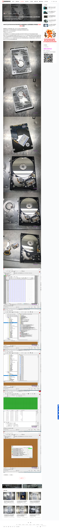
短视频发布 (41, 1)
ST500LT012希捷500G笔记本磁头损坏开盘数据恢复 (22, 515)
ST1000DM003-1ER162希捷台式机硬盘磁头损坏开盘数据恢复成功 (9, 515)
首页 (13, 1)
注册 (56, 1)
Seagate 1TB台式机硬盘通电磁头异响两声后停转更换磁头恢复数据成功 (35, 502)
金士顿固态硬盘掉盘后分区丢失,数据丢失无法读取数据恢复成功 (52, 16)
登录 (53, 1)
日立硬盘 (11, 474)
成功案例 (22, 1)
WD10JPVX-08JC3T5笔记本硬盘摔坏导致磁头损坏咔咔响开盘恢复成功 (9, 502)
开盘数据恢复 (6, 474)
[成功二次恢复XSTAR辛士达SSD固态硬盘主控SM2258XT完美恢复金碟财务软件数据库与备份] (46, 11)
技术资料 (27, 1)
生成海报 (18, 526)
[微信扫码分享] (10, 526)
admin (6, 13)
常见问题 (36, 1)
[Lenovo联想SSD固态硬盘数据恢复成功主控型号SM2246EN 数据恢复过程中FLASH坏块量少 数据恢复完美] (46, 24)
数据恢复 (18, 1)
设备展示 (32, 1)
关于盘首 (46, 1)
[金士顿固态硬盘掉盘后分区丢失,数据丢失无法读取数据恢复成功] (46, 15)
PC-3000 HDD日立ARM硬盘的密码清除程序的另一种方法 (22, 502)
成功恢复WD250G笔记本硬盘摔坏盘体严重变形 (35, 515)
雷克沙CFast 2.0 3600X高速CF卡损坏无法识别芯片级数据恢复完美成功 (52, 8)
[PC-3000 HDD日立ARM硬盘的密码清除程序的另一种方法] (22, 496)
